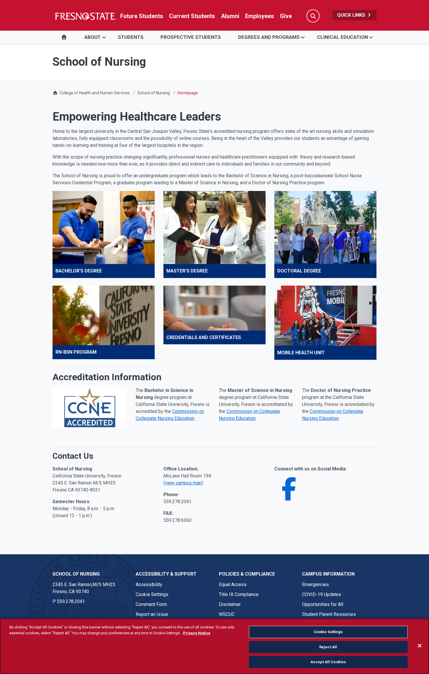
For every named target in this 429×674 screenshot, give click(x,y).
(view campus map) (183, 483)
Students (131, 37)
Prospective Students (191, 37)
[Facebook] (289, 496)
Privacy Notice (196, 633)
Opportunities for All (322, 604)
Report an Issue (152, 614)
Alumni (230, 16)
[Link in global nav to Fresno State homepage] (85, 16)
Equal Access (233, 584)
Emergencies (315, 584)
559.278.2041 (71, 601)
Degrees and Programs (269, 37)
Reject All (328, 647)
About (92, 37)
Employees (259, 16)
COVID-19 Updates (321, 594)
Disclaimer (230, 604)
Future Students (141, 16)
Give (286, 16)
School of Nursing (153, 93)
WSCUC (227, 614)
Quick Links (351, 15)
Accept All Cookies (328, 662)
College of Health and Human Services (95, 93)
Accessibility (149, 584)
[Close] (419, 645)
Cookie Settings (152, 594)
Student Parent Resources (329, 614)
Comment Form (151, 604)
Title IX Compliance (239, 594)
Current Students (192, 16)
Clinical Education (342, 37)
